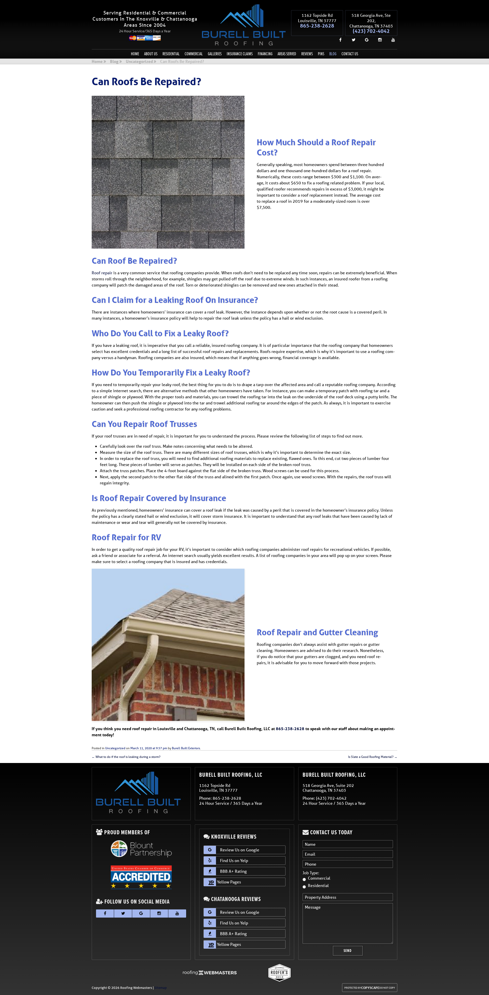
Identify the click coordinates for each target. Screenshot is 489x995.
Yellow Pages (228, 881)
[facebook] (338, 39)
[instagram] (378, 39)
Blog (332, 54)
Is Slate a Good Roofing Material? (372, 757)
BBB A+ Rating (233, 871)
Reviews (307, 54)
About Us (150, 54)
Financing (265, 54)
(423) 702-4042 (371, 31)
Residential (171, 54)
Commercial (194, 54)
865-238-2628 (317, 25)
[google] (365, 39)
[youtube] (391, 39)
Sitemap (160, 988)
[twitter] (351, 39)
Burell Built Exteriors (186, 748)
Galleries (215, 54)
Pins (321, 54)
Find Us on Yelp (234, 860)
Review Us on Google (239, 849)
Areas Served (287, 54)
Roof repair (102, 272)
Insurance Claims (240, 54)
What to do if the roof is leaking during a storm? (126, 757)
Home (135, 54)
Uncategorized (139, 61)
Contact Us (350, 54)
